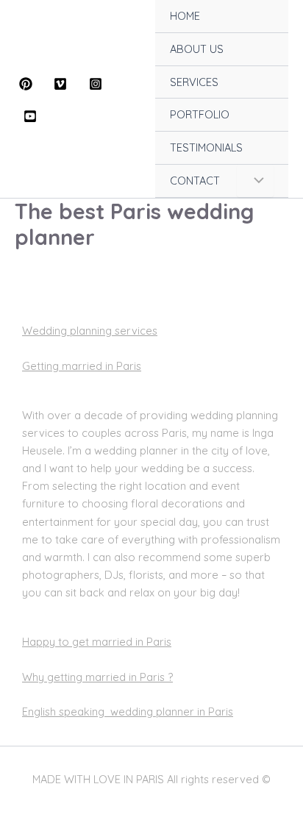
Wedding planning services (89, 331)
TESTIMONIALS (206, 147)
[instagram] (98, 83)
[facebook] (28, 83)
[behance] (32, 116)
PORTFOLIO (199, 114)
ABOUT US (197, 49)
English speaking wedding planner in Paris (127, 712)
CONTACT (195, 181)
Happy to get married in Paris (96, 642)
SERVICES (194, 82)
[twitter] (63, 83)
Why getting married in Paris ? (97, 677)
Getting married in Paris (81, 366)
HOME (185, 16)
